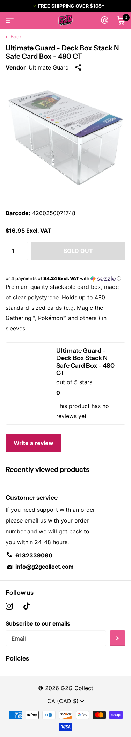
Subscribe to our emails (38, 623)
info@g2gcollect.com (44, 566)
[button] (65, 278)
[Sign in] (104, 20)
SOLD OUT (78, 250)
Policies (17, 658)
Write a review (33, 442)
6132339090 (33, 555)
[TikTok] (26, 606)
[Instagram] (9, 606)
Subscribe (117, 638)
